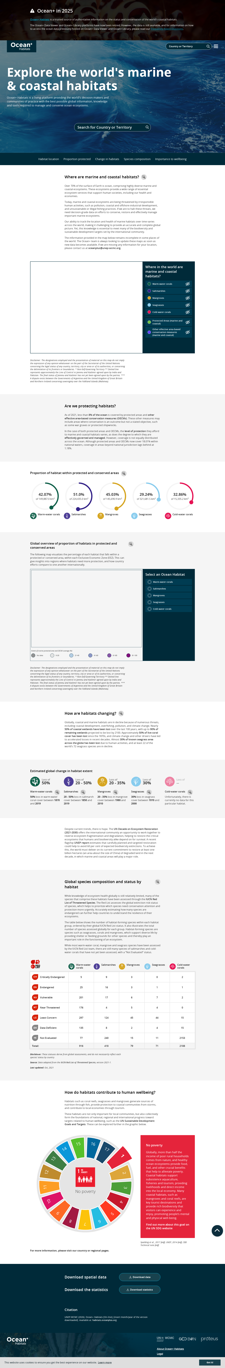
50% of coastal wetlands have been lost (87, 729)
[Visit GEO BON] (187, 1341)
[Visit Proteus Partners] (209, 1341)
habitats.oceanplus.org (104, 1320)
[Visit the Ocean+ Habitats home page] (21, 46)
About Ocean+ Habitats (170, 1349)
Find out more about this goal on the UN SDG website (167, 1226)
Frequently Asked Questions (167, 29)
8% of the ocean (98, 415)
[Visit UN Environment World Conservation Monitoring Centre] (165, 1341)
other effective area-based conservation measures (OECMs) (109, 416)
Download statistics (141, 1289)
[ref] (163, 1242)
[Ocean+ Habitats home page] (17, 1343)
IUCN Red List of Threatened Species (78, 1062)
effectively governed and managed (85, 438)
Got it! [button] (210, 1362)
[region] (86, 307)
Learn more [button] (105, 1362)
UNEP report (81, 842)
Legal (160, 1353)
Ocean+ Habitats (39, 19)
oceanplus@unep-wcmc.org (104, 248)
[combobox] (189, 46)
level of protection (135, 431)
